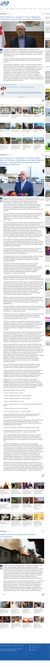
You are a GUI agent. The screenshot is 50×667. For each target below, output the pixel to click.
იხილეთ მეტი (21, 96)
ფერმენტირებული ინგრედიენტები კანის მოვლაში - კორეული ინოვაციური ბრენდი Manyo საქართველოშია (38, 523)
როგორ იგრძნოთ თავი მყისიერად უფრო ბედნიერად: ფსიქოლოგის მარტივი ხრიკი (27, 625)
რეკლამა (21, 645)
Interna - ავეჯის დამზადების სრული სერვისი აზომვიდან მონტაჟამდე (5, 522)
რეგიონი (30, 8)
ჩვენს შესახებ (9, 645)
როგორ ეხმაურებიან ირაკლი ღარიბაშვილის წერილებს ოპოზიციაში (27, 505)
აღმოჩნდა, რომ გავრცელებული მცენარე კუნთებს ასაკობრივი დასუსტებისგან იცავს (5, 611)
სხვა (1, 11)
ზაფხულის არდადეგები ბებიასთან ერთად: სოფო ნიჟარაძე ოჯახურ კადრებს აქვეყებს (16, 625)
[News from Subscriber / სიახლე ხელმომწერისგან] (4, 594)
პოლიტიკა (7, 8)
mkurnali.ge (2, 613)
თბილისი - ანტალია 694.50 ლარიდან (5, 131)
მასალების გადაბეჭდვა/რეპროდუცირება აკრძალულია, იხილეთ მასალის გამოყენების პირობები (11, 649)
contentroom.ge (2, 526)
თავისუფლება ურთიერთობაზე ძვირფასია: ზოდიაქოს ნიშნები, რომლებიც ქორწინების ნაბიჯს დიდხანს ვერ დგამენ (38, 626)
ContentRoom (41, 512)
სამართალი (12, 8)
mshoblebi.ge (24, 613)
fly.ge (1, 135)
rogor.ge (23, 628)
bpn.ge (1, 509)
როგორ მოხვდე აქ (39, 104)
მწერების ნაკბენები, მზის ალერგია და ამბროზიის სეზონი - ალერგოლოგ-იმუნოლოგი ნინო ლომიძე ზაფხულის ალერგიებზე (16, 523)
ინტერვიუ (47, 38)
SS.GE (2, 104)
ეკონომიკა (35, 8)
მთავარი (1, 8)
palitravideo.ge (2, 149)
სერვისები (15, 645)
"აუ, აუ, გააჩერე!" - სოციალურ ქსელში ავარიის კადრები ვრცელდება (37, 147)
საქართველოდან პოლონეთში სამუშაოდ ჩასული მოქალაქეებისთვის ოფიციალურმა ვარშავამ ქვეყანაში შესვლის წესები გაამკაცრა (39, 508)
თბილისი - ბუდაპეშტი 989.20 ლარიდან (26, 131)
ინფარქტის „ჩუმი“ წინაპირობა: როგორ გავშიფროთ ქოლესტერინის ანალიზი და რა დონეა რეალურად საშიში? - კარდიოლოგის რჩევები (16, 612)
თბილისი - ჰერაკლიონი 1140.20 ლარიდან (16, 131)
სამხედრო (45, 8)
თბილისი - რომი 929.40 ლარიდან (38, 131)
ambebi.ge (2, 494)
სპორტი (40, 8)
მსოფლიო (25, 8)
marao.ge (1, 628)
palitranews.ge (24, 509)
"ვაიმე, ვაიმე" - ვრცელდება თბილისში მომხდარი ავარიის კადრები (26, 147)
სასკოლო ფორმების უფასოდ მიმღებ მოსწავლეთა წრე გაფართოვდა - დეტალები (5, 506)
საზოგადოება (19, 8)
